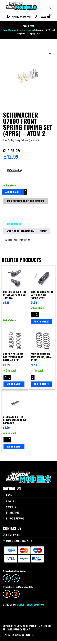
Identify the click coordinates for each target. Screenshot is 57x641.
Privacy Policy (21, 629)
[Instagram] (16, 578)
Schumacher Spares (25, 30)
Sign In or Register (22, 17)
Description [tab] (13, 224)
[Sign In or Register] (8, 16)
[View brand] (14, 181)
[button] (50, 53)
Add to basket (13, 192)
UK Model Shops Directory (30, 604)
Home (5, 30)
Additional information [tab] (20, 231)
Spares (12, 30)
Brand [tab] (43, 231)
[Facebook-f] (7, 578)
